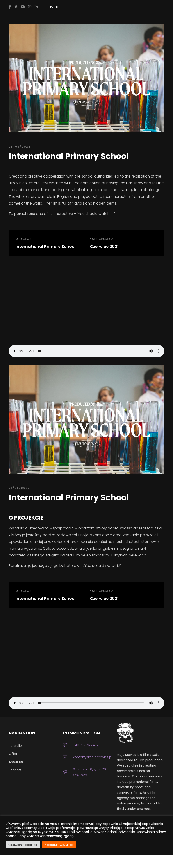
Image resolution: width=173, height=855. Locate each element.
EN (57, 7)
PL (51, 7)
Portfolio (15, 745)
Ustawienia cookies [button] (22, 845)
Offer (13, 754)
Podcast (15, 770)
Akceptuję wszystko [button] (59, 845)
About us (16, 762)
